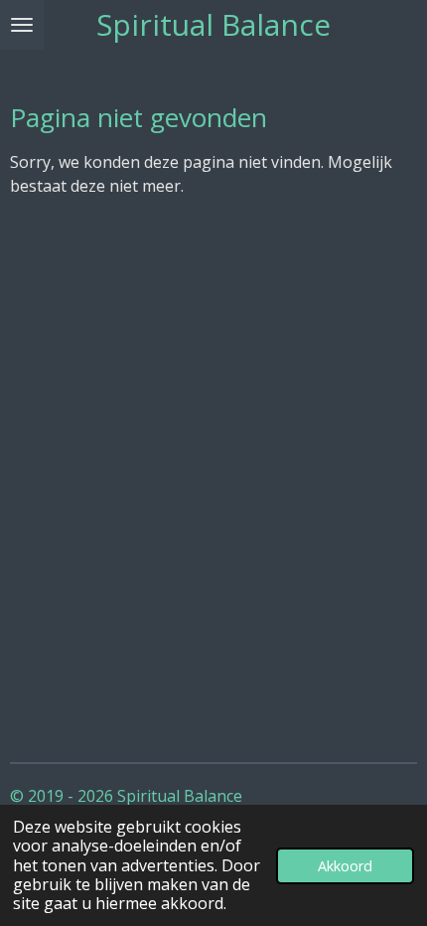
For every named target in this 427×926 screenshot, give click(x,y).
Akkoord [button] (345, 865)
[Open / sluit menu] (22, 25)
